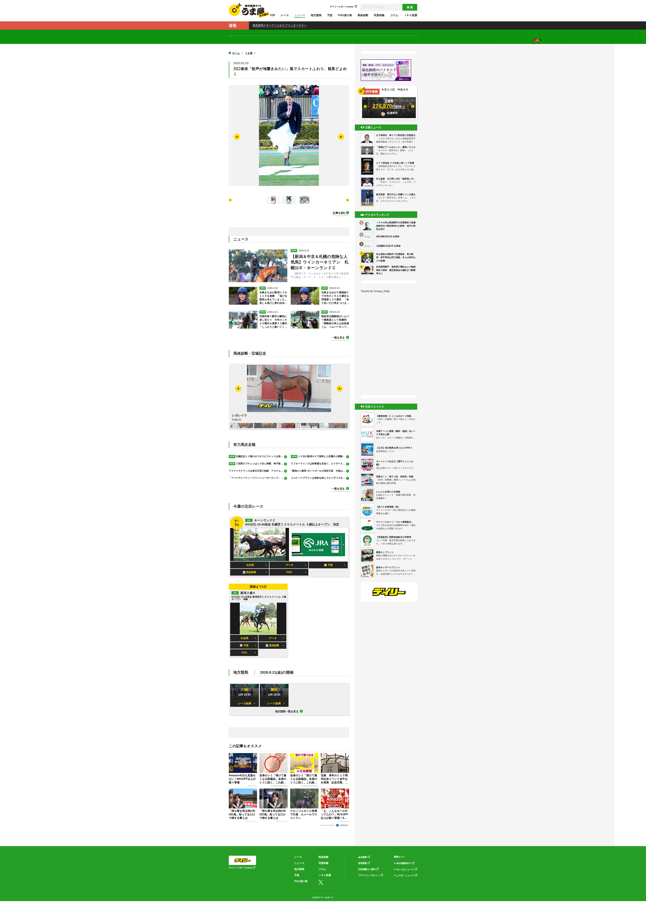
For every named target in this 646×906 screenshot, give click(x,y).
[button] (341, 137)
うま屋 (249, 53)
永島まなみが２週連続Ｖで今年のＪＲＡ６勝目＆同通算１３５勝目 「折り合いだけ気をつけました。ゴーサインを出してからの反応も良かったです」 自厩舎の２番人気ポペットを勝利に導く (335, 298)
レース (285, 15)
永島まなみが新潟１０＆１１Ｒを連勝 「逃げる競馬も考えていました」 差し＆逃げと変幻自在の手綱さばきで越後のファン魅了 (273, 298)
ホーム (236, 53)
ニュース (299, 15)
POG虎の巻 (345, 15)
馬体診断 (362, 15)
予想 (329, 15)
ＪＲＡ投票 (410, 15)
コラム (394, 15)
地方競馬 (316, 15)
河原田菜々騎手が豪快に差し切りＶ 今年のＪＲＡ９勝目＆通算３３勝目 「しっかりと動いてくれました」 (273, 322)
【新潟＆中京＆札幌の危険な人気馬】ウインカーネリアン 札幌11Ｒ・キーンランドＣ (320, 262)
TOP (272, 15)
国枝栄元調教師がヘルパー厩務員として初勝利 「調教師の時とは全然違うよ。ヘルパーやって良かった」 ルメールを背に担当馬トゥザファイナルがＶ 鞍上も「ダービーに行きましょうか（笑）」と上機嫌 (335, 322)
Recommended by (328, 825)
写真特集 (379, 15)
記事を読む (339, 212)
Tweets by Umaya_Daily (375, 291)
